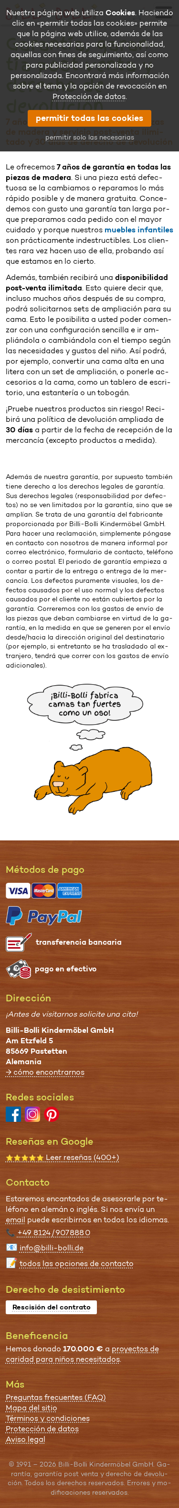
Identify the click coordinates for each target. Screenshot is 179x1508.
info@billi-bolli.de (52, 1247)
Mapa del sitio (31, 1407)
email (15, 1219)
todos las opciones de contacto (77, 1263)
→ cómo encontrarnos (45, 1072)
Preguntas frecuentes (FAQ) (56, 1397)
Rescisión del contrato (51, 1307)
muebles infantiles (139, 229)
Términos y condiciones (48, 1418)
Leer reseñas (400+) (62, 1157)
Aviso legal (25, 1439)
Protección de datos (42, 1428)
